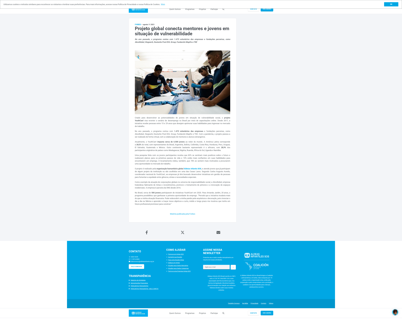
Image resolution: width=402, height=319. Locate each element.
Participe (214, 9)
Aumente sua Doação (175, 257)
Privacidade (254, 303)
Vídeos (271, 303)
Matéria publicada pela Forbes (182, 214)
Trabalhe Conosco (234, 303)
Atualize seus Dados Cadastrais (178, 268)
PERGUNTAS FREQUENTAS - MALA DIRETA (144, 289)
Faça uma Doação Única (176, 260)
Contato (263, 303)
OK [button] (391, 4)
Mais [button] (163, 4)
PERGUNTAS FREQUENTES (139, 286)
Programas (189, 9)
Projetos (202, 9)
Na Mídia (245, 303)
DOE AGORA (267, 9)
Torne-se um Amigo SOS (176, 254)
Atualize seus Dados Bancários (178, 265)
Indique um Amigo (174, 263)
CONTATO (253, 9)
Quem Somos (175, 9)
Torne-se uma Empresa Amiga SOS (179, 271)
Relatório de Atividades (138, 280)
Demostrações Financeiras (139, 283)
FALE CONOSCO (136, 266)
